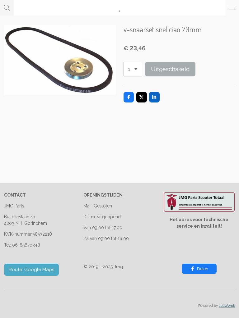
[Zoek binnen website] (7, 8)
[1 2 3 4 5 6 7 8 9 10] (133, 69)
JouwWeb (227, 305)
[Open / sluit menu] (232, 8)
